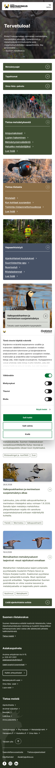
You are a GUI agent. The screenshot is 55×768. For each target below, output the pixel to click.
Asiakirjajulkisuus (25, 757)
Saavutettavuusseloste (13, 752)
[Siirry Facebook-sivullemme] (4, 763)
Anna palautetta (9, 720)
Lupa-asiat (7, 687)
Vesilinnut (8, 593)
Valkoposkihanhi (34, 523)
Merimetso (19, 523)
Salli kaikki (27, 417)
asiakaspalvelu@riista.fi (12, 660)
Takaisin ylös (8, 742)
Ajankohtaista (8, 705)
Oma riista (33, 733)
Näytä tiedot (41, 409)
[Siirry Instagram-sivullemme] (10, 763)
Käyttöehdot (8, 757)
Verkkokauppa (9, 729)
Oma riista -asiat (9, 684)
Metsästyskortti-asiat (11, 680)
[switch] (48, 383)
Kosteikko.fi (21, 733)
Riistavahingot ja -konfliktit (16, 455)
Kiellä (27, 434)
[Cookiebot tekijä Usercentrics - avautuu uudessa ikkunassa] (41, 331)
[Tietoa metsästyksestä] (48, 122)
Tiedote (8, 480)
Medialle (6, 712)
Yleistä (7, 523)
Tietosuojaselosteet (36, 752)
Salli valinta (27, 426)
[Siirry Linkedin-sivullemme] (16, 763)
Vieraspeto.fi (8, 733)
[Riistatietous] (48, 187)
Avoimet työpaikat (10, 709)
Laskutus (6, 716)
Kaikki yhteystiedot (13, 673)
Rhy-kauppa (23, 729)
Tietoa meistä (8, 636)
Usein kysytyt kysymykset (14, 664)
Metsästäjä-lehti (38, 729)
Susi (34, 455)
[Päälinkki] (48, 247)
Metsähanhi (21, 593)
